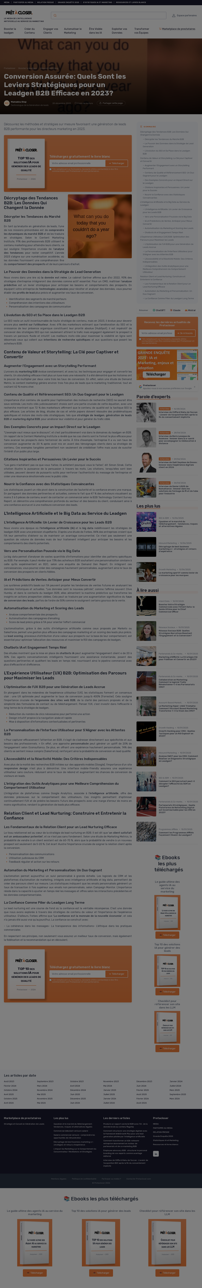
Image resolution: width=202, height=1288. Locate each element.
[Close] (158, 620)
